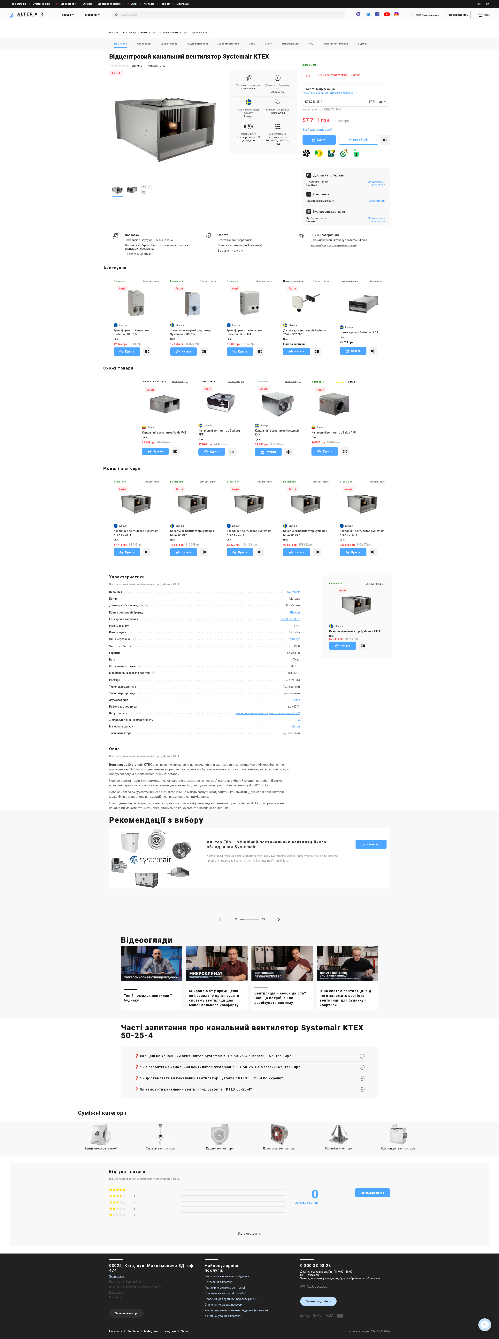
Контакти (149, 4)
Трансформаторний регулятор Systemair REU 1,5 (134, 332)
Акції (134, 4)
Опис (252, 43)
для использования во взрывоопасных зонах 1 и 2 (267, 713)
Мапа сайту (116, 1292)
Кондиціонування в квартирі (223, 1316)
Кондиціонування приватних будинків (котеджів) (236, 1310)
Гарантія (165, 4)
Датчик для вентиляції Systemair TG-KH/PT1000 (305, 332)
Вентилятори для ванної (101, 1148)
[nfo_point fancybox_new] (146, 606)
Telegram (169, 1331)
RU (478, 4)
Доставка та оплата (109, 4)
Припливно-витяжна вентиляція (225, 1287)
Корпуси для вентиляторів (398, 1148)
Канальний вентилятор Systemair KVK (277, 432)
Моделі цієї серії (198, 43)
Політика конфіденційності (126, 1281)
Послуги (65, 14)
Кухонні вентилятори (219, 1148)
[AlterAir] (26, 15)
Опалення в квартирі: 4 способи (225, 1293)
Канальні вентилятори (173, 32)
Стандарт (294, 639)
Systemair (293, 592)
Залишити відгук (372, 1192)
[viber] (358, 16)
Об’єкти (87, 4)
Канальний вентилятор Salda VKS (164, 432)
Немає (296, 700)
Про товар (120, 43)
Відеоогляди (68, 4)
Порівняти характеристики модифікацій (328, 92)
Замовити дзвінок (318, 1301)
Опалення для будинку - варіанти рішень (231, 1299)
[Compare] (147, 351)
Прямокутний (278, 112)
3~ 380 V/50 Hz (290, 619)
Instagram (151, 1331)
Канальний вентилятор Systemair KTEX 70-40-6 (362, 532)
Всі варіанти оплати (230, 250)
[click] (385, 140)
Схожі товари (169, 43)
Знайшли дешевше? (318, 129)
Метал (295, 726)
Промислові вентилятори (279, 1148)
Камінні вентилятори (338, 1148)
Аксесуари (144, 43)
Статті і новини (41, 4)
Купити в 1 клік (358, 139)
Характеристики (228, 43)
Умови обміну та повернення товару (334, 245)
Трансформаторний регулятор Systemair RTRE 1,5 (190, 332)
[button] (279, 919)
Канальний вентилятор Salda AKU (333, 432)
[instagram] (396, 16)
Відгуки (362, 43)
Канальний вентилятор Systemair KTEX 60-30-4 (249, 532)
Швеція (248, 116)
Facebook (115, 1331)
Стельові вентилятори (160, 1148)
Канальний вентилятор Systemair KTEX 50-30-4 (192, 532)
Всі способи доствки (138, 254)
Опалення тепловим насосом (223, 1304)
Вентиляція (129, 32)
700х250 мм (277, 91)
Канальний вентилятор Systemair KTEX (355, 631)
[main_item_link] (151, 978)
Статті (269, 43)
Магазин (91, 14)
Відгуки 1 (352, 382)
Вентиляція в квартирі (219, 1282)
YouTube (133, 1331)
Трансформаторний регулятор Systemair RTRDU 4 (247, 332)
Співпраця (182, 4)
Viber (184, 1331)
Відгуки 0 (137, 65)
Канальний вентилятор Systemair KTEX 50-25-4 (136, 532)
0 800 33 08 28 (315, 1265)
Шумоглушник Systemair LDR (359, 332)
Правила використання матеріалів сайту (135, 1286)
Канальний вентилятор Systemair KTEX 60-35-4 (305, 532)
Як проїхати (116, 1276)
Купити (321, 139)
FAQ (310, 43)
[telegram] (368, 16)
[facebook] (377, 16)
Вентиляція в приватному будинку (227, 1276)
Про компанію (18, 4)
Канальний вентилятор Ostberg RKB (219, 432)
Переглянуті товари (335, 43)
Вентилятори (148, 32)
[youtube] (387, 16)
